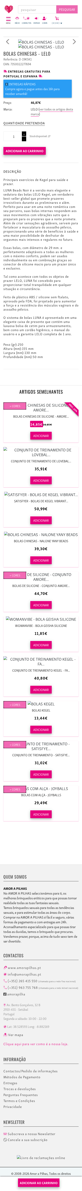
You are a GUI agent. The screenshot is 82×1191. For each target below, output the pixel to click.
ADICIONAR (41, 435)
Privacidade (12, 1106)
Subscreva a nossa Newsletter (31, 1133)
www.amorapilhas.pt (24, 967)
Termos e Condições (19, 1100)
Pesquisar (67, 9)
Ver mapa (15, 1034)
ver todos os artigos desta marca (52, 111)
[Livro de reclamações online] (41, 1157)
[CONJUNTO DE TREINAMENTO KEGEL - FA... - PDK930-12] (41, 661)
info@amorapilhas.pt (24, 974)
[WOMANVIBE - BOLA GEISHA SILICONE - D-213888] (41, 618)
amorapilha (15, 994)
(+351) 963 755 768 (42, 987)
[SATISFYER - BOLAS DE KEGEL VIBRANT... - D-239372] (41, 494)
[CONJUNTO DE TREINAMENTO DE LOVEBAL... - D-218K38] (41, 452)
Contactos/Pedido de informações (30, 1070)
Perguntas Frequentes (20, 1094)
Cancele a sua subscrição (27, 1139)
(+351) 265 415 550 (41, 980)
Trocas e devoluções (19, 1088)
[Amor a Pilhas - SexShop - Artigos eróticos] (6, 7)
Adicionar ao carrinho (25, 150)
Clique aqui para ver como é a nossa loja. (36, 1043)
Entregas (10, 1082)
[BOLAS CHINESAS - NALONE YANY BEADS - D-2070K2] (41, 534)
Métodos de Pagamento (22, 1076)
